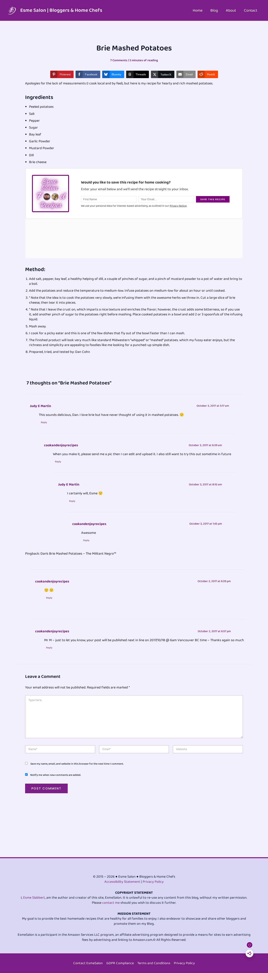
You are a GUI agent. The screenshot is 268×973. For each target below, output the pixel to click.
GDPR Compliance (120, 963)
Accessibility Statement (122, 881)
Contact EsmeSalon (88, 963)
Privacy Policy (153, 881)
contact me (111, 902)
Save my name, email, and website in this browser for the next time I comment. (76, 764)
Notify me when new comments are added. (55, 775)
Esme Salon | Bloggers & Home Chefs (61, 10)
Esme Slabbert (34, 897)
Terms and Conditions (153, 963)
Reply (44, 422)
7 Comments (118, 60)
